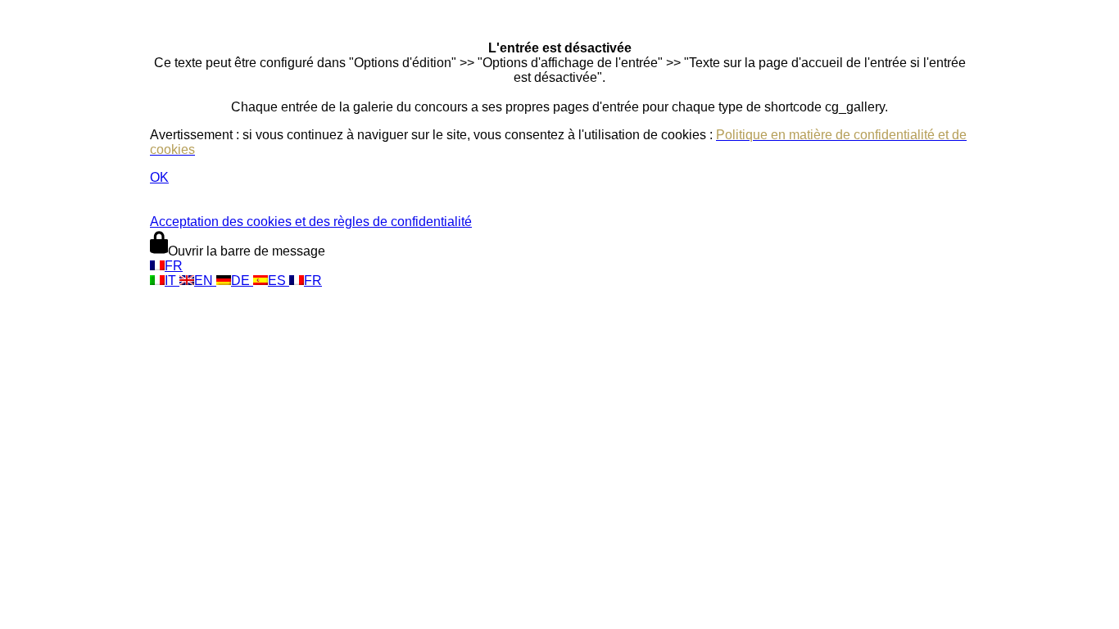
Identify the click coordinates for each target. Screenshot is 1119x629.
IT (172, 280)
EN (205, 280)
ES (278, 280)
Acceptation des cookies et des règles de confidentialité (311, 222)
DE (242, 280)
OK (159, 177)
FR (174, 266)
